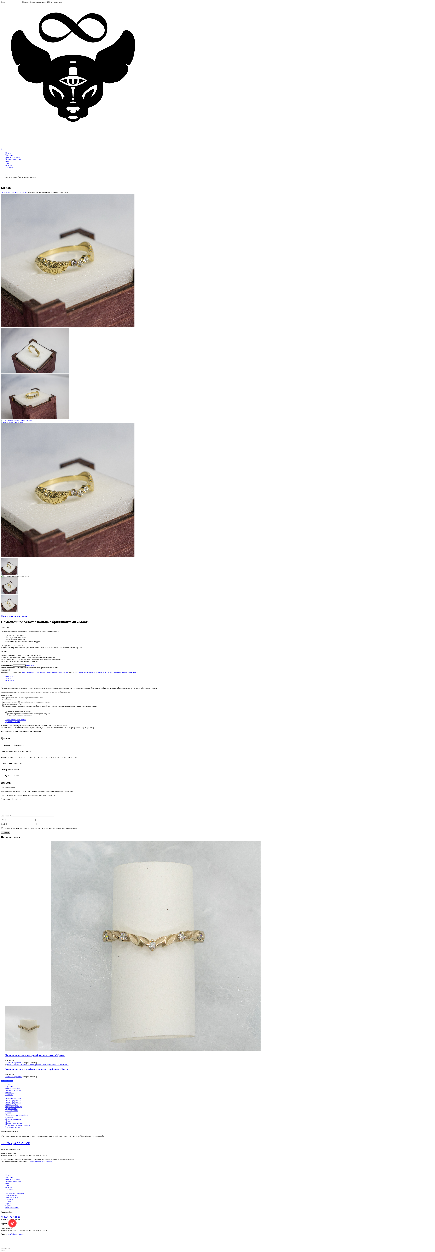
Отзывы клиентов (12, 1208)
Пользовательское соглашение (40, 1161)
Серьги (8, 1121)
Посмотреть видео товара (14, 616)
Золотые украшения (43, 672)
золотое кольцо (89, 672)
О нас (7, 161)
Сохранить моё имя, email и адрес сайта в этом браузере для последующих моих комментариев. (40, 828)
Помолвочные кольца (59, 672)
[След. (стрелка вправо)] (4, 1250)
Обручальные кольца (13, 1107)
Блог (7, 163)
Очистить (30, 665)
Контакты (9, 167)
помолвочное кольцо (130, 672)
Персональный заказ (13, 159)
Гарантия (9, 155)
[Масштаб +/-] (2, 1248)
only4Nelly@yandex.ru (15, 1234)
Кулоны (8, 1113)
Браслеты (9, 1117)
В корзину (5, 670)
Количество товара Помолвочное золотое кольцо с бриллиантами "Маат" (29, 668)
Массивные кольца (12, 1127)
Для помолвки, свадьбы (14, 1193)
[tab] (219, 676)
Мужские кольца (11, 1109)
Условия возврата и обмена (15, 720)
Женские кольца (21, 192)
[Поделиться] (6, 1248)
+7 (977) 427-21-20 (15, 1143)
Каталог (8, 153)
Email (3, 824)
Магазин (10, 192)
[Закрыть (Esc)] (9, 1248)
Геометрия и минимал (13, 1098)
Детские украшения (13, 1119)
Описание (9, 676)
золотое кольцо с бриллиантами (108, 672)
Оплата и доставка (12, 157)
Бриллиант (79, 672)
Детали (8, 678)
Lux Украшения (11, 1111)
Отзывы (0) (9, 680)
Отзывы (8, 165)
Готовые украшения (13, 1101)
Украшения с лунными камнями (17, 1125)
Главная (4, 192)
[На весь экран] (4, 1248)
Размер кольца (7, 665)
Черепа (8, 1203)
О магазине (9, 1093)
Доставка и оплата (12, 722)
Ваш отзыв (6, 816)
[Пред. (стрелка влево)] (2, 1250)
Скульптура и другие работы (16, 1115)
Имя (3, 820)
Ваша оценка (6, 799)
